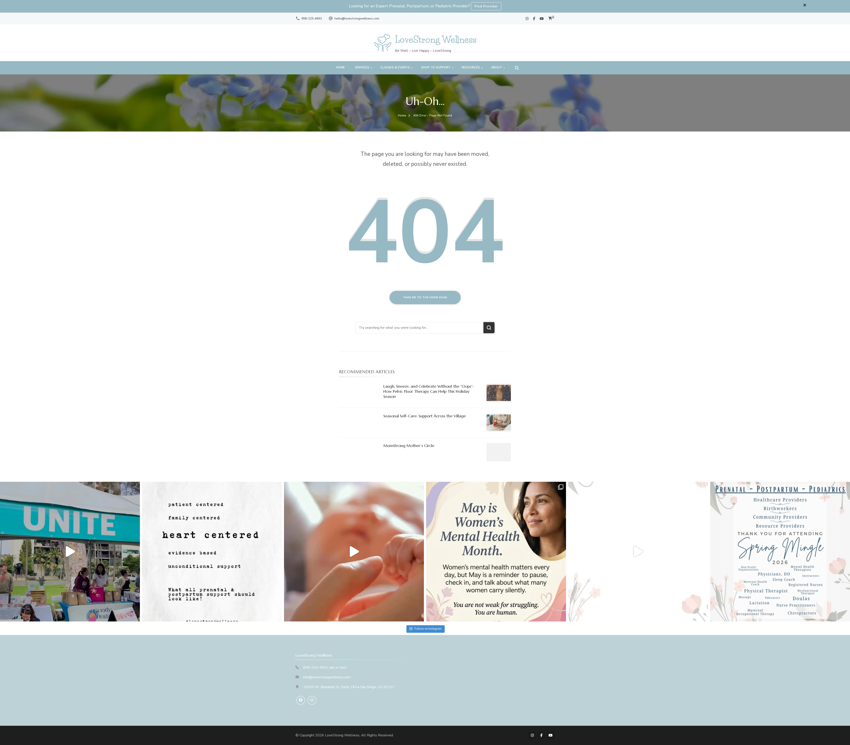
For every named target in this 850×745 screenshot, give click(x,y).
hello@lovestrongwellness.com (356, 18)
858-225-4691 (311, 18)
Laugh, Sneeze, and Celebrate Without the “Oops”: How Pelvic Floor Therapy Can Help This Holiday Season (428, 391)
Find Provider (486, 6)
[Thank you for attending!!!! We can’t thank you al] (780, 552)
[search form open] (514, 68)
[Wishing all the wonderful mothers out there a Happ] (354, 552)
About (496, 67)
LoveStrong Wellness (435, 39)
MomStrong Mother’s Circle (408, 445)
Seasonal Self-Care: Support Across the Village (424, 415)
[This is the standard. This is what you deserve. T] (212, 552)
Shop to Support (436, 67)
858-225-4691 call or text (324, 667)
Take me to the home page (425, 297)
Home (340, 67)
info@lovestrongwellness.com (327, 677)
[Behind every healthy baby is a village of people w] (70, 552)
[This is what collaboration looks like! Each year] (638, 552)
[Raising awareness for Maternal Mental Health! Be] (496, 552)
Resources (471, 67)
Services (362, 67)
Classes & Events (395, 67)
